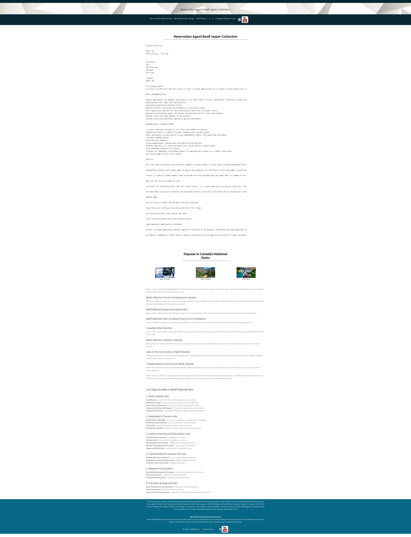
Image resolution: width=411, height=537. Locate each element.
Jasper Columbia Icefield (209, 507)
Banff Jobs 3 (201, 19)
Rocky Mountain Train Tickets (184, 509)
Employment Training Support (188, 519)
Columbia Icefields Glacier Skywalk (210, 509)
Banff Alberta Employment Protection (161, 519)
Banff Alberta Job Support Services (214, 519)
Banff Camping (257, 501)
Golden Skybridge (242, 507)
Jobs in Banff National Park (161, 19)
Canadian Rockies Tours (225, 19)
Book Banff (180, 501)
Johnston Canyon (227, 507)
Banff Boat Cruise (231, 509)
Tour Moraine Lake (257, 507)
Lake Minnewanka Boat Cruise (213, 501)
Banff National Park (193, 501)
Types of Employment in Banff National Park (225, 522)
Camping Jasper (244, 501)
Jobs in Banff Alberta (199, 522)
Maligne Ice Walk (188, 504)
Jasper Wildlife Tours (171, 507)
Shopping (236, 504)
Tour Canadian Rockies (172, 504)
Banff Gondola (231, 501)
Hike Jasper (151, 504)
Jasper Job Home (168, 501)
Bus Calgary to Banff (204, 504)
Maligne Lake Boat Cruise (189, 507)
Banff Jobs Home (154, 501)
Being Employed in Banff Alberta (240, 519)
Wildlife (159, 504)
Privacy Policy (208, 529)
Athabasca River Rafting (222, 504)
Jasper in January (248, 504)
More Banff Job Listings (184, 19)
